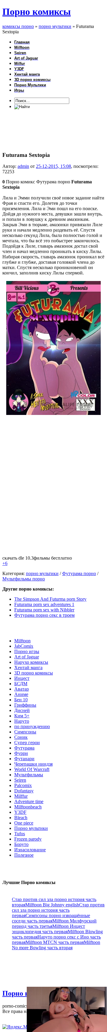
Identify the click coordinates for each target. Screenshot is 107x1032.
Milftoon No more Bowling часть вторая (56, 945)
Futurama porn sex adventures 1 (44, 604)
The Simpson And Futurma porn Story (50, 599)
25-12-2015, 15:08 (53, 166)
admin (23, 166)
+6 (4, 563)
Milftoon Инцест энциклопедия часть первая (48, 929)
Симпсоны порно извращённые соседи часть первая (51, 918)
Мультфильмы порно (23, 578)
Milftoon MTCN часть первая (55, 942)
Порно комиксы (36, 11)
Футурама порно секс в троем (44, 615)
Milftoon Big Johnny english (52, 904)
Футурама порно (79, 573)
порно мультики (42, 573)
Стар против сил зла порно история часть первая (58, 910)
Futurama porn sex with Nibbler (44, 609)
